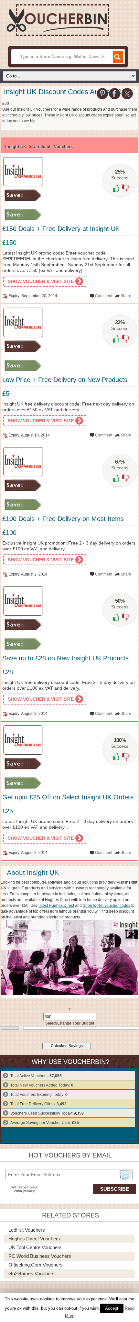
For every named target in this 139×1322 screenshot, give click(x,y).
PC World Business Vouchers (39, 1256)
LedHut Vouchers (26, 1230)
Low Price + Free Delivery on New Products (64, 379)
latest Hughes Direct (56, 905)
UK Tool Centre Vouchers (35, 1247)
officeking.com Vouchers (35, 1264)
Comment (103, 296)
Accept (111, 1308)
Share (126, 296)
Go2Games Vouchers (31, 1273)
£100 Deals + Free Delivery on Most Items (63, 518)
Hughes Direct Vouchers (34, 1238)
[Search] (117, 57)
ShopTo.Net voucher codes (106, 905)
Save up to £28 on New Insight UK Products (65, 658)
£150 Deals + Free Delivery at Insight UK (61, 228)
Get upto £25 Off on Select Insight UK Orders (68, 797)
